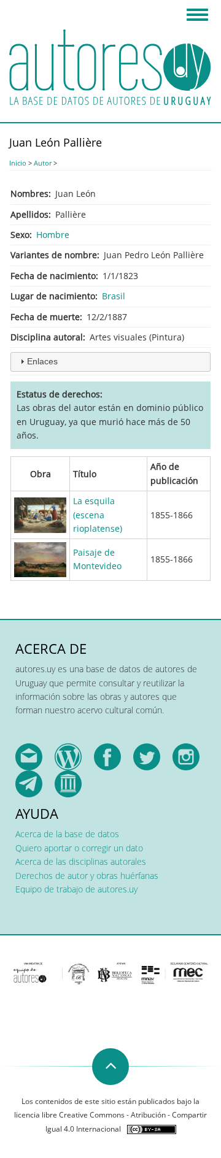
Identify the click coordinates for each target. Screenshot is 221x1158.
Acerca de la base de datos (67, 834)
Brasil (113, 296)
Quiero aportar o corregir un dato (79, 848)
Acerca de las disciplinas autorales (80, 861)
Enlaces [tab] (42, 361)
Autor (43, 162)
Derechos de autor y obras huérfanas (86, 875)
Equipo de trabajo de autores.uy (76, 889)
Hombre (52, 234)
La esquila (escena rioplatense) (97, 514)
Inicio (17, 162)
